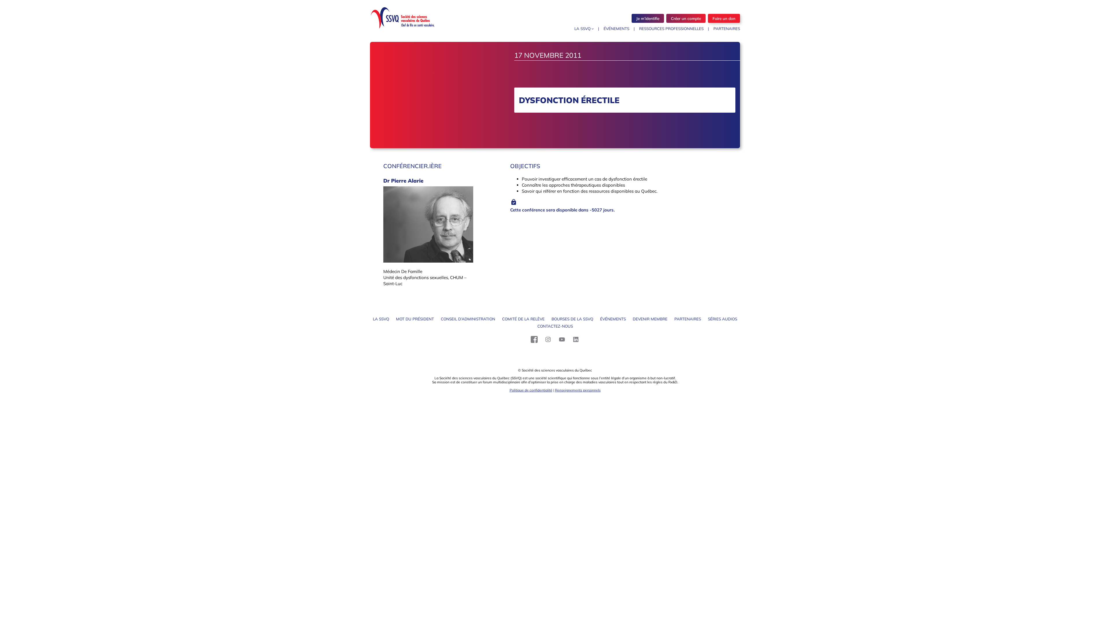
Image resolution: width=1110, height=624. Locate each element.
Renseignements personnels (578, 390)
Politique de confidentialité (531, 390)
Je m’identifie (647, 18)
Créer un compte (686, 18)
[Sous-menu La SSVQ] (592, 28)
